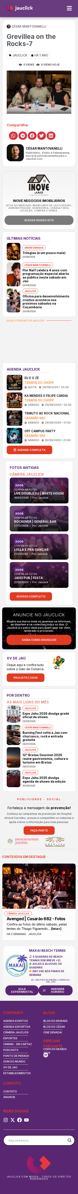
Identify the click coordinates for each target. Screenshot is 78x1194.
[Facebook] (19, 1120)
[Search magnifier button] (70, 1140)
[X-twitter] (12, 1120)
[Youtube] (26, 1120)
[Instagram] (5, 1120)
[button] (13, 136)
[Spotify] (45, 1055)
